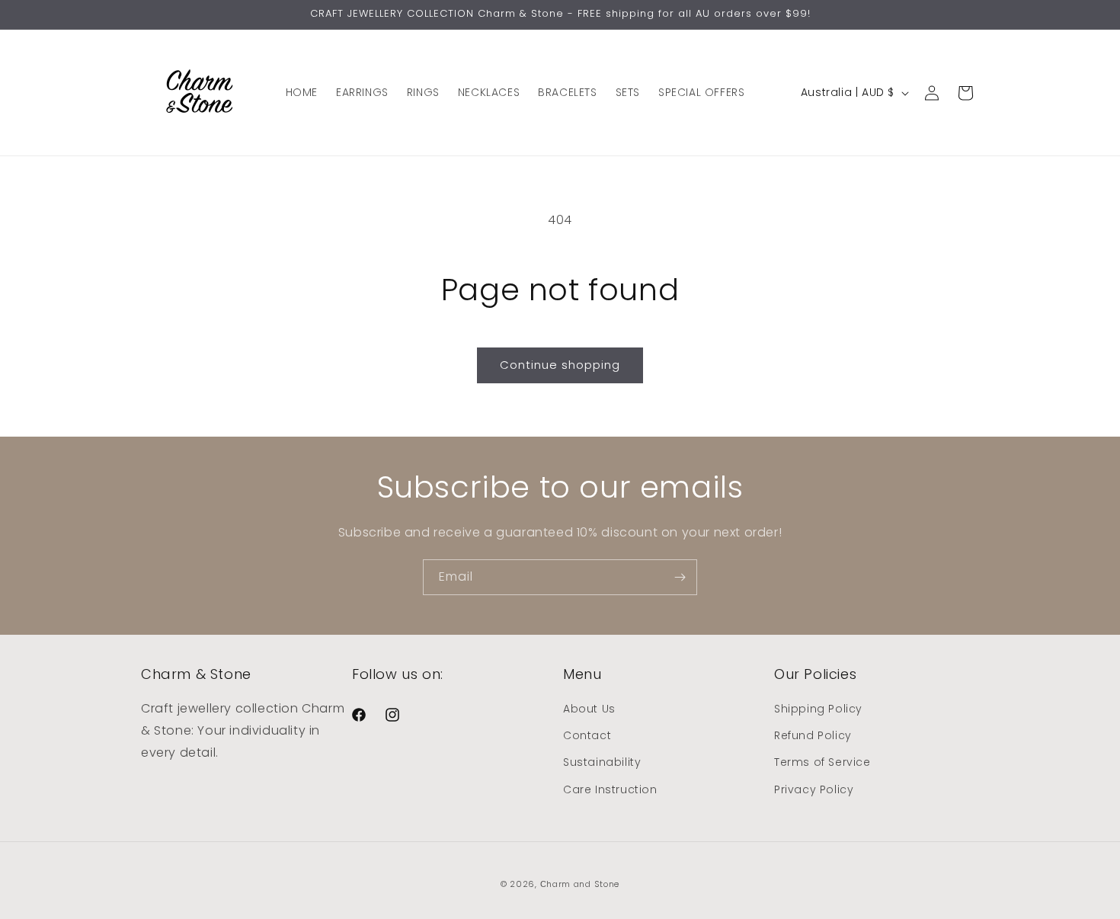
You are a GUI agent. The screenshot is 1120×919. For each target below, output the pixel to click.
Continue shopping (560, 365)
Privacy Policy (813, 789)
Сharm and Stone (580, 884)
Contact (587, 735)
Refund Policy (813, 735)
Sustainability (602, 762)
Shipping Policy (818, 708)
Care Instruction (610, 789)
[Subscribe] (679, 577)
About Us (589, 708)
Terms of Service (822, 762)
